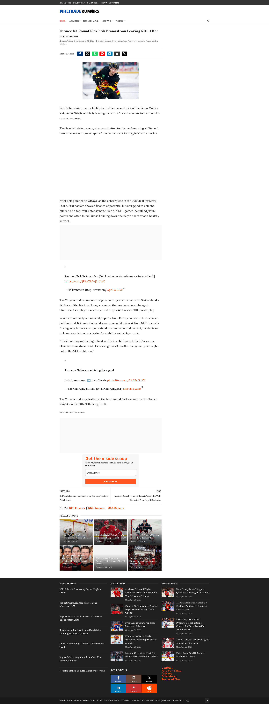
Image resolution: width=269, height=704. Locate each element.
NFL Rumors (65, 3)
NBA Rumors (78, 3)
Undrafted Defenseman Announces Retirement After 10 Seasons (110, 561)
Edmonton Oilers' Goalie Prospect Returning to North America (141, 639)
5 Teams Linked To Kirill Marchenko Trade (82, 670)
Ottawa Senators (119, 41)
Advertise (114, 3)
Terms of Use (171, 679)
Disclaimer (169, 676)
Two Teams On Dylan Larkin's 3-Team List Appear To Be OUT (111, 536)
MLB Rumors (92, 3)
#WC (101, 281)
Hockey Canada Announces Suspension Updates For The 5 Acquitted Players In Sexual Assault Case (76, 559)
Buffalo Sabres (104, 41)
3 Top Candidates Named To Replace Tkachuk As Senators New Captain (191, 606)
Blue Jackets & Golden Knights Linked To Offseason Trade (144, 536)
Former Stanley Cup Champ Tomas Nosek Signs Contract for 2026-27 (143, 561)
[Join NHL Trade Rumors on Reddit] (149, 687)
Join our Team (171, 670)
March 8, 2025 (132, 388)
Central (107, 21)
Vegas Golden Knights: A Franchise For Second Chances (76, 536)
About (104, 3)
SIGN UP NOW (110, 481)
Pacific (119, 21)
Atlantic (74, 21)
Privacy (167, 673)
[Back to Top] (207, 700)
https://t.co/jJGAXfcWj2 (81, 281)
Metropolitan (90, 21)
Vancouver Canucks (136, 41)
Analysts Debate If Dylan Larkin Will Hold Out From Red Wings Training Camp (141, 592)
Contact (167, 667)
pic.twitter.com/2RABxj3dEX (126, 380)
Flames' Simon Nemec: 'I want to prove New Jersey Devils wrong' (141, 609)
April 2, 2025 (115, 290)
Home (62, 21)
